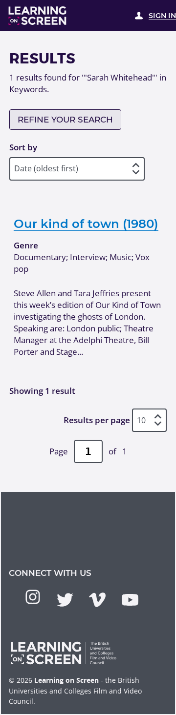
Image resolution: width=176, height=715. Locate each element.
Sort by (23, 147)
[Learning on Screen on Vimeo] (97, 600)
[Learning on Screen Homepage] (37, 15)
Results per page (97, 420)
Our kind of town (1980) (86, 223)
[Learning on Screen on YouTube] (130, 600)
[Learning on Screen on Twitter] (65, 600)
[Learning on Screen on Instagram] (32, 597)
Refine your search (65, 119)
